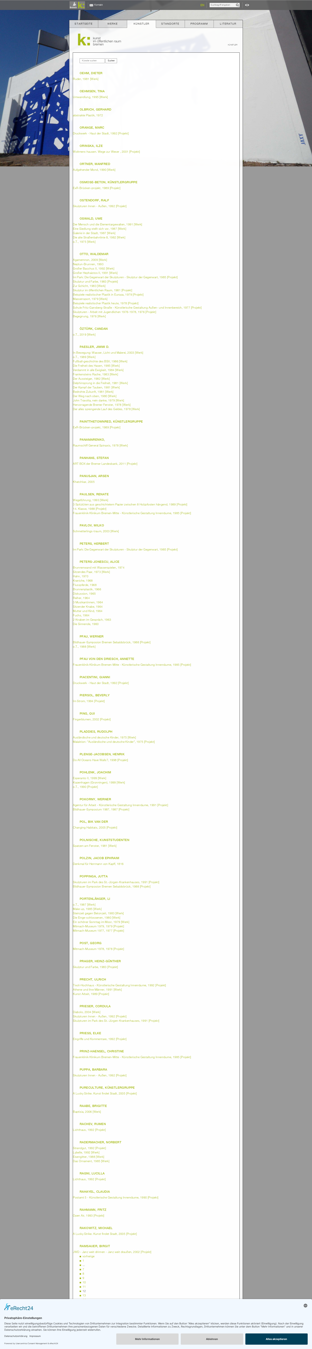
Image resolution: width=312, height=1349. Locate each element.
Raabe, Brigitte (93, 1106)
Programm (199, 24)
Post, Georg (90, 943)
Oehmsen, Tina (92, 91)
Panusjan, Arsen (94, 476)
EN (202, 5)
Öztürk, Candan (94, 329)
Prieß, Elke (90, 1033)
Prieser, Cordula (95, 1006)
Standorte (170, 24)
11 (84, 1287)
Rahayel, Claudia (95, 1191)
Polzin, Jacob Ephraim (99, 858)
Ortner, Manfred (95, 164)
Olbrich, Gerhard (95, 109)
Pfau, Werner (92, 636)
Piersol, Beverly (95, 695)
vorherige (89, 1256)
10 (84, 1282)
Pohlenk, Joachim (95, 772)
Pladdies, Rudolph (96, 731)
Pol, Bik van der (94, 821)
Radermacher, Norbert (100, 1142)
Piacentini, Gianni (95, 677)
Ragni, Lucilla (92, 1173)
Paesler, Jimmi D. (94, 347)
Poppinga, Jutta (94, 876)
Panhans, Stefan (94, 458)
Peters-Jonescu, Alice (99, 562)
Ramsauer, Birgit (95, 1246)
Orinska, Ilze (91, 146)
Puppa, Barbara (93, 1069)
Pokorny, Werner (95, 799)
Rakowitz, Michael (96, 1228)
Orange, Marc (92, 127)
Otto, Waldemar (94, 254)
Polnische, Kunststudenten (104, 840)
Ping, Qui (87, 713)
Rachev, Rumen (93, 1124)
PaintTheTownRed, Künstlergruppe (111, 421)
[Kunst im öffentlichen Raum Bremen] (78, 5)
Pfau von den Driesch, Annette (107, 659)
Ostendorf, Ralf (94, 200)
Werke (112, 24)
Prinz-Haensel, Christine (102, 1051)
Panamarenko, (92, 439)
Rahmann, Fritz (93, 1210)
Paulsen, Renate (94, 494)
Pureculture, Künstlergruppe (107, 1087)
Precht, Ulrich (93, 979)
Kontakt (98, 5)
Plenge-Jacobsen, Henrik (102, 754)
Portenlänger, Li (95, 899)
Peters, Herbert (94, 543)
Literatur (228, 24)
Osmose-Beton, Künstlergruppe (108, 182)
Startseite (84, 24)
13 (84, 1295)
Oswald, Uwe (91, 218)
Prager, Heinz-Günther (100, 961)
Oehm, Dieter (91, 73)
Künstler (142, 24)
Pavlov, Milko (92, 525)
